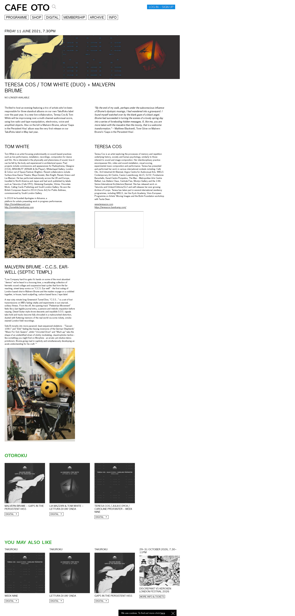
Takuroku (11, 549)
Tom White (17, 147)
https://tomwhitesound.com (17, 204)
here (162, 613)
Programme (16, 17)
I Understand (173, 613)
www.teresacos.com (103, 204)
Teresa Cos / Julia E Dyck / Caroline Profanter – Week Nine (113, 509)
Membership (74, 17)
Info (113, 17)
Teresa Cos (108, 147)
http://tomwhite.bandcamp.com (19, 207)
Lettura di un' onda (62, 596)
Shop (36, 17)
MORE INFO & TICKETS (152, 597)
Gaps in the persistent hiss (113, 596)
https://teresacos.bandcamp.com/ (110, 207)
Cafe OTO (27, 8)
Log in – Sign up (161, 7)
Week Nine (11, 596)
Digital (52, 17)
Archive (97, 17)
